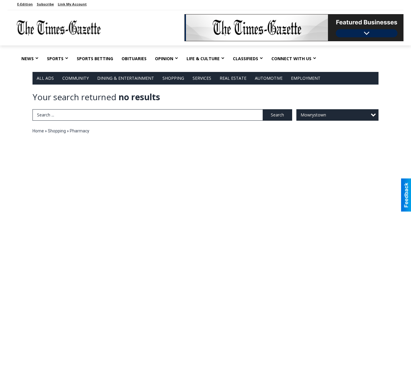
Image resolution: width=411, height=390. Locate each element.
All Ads (45, 78)
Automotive (269, 78)
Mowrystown (313, 115)
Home (38, 130)
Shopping (173, 78)
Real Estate (233, 78)
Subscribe (45, 4)
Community (75, 78)
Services (202, 78)
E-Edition (25, 4)
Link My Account (72, 4)
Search (277, 115)
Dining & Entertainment (125, 78)
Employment (305, 78)
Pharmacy (79, 130)
